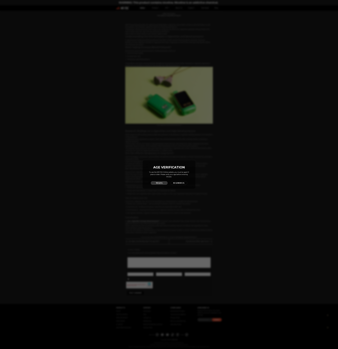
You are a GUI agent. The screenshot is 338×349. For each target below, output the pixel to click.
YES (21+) (159, 183)
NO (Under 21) (178, 183)
